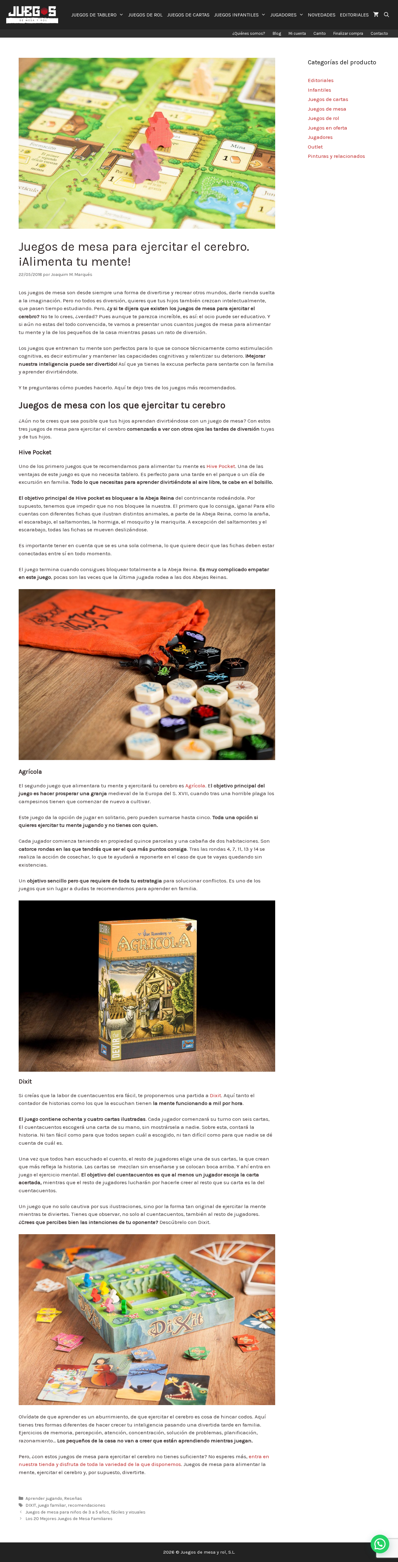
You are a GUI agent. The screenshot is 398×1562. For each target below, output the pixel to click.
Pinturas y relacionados (336, 156)
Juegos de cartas (328, 99)
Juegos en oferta (327, 128)
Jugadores (320, 137)
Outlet (315, 147)
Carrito (319, 33)
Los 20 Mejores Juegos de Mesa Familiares (69, 1518)
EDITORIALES (354, 15)
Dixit (215, 1095)
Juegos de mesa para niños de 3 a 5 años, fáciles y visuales (85, 1512)
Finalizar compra (348, 33)
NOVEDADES (322, 15)
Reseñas (73, 1498)
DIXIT (30, 1505)
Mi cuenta (297, 33)
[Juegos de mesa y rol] (33, 15)
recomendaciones (86, 1505)
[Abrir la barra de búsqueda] (386, 15)
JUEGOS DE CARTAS (188, 15)
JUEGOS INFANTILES (236, 15)
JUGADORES (283, 15)
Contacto (379, 33)
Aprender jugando (43, 1498)
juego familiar (52, 1505)
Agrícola (195, 785)
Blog (277, 33)
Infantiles (319, 90)
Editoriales (321, 80)
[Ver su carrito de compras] (376, 15)
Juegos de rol (323, 118)
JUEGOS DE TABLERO (94, 15)
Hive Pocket (220, 466)
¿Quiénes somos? (248, 33)
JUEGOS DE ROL (145, 15)
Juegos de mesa (327, 109)
